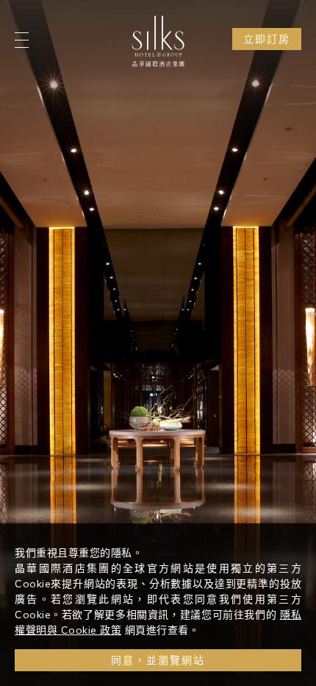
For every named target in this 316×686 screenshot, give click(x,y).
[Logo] (158, 41)
